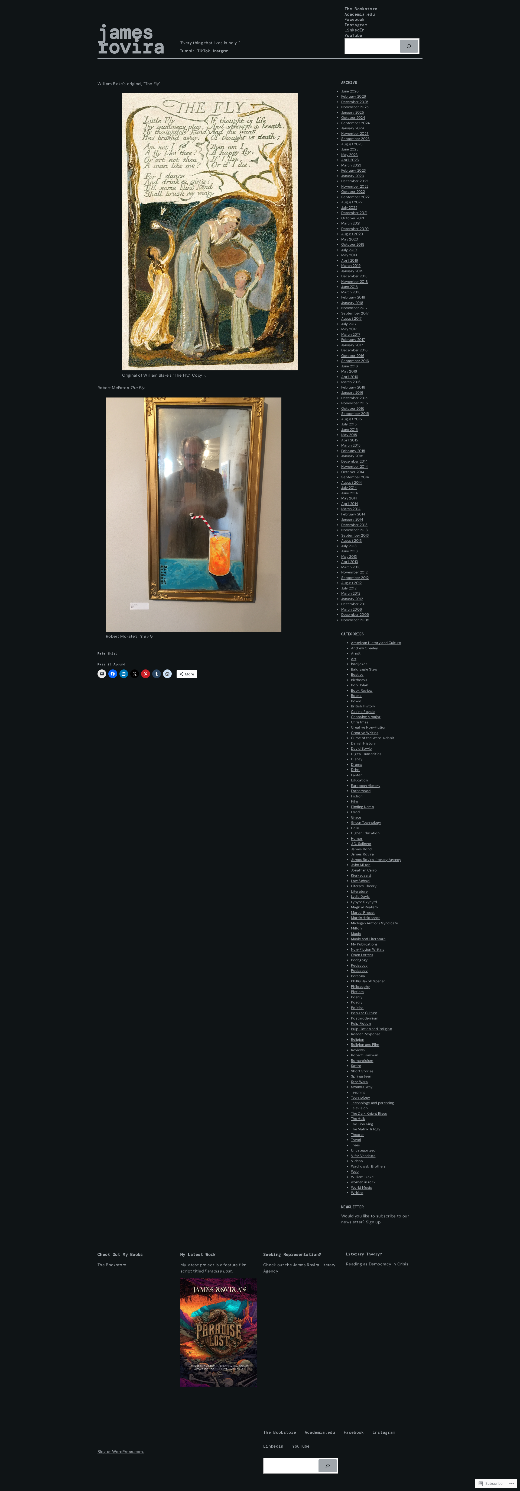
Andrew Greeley (364, 648)
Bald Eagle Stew (364, 669)
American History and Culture (376, 642)
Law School (360, 880)
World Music (361, 1187)
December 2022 (354, 181)
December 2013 (354, 524)
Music (356, 933)
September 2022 (355, 197)
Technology (360, 1097)
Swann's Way (362, 1087)
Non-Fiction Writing (367, 949)
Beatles (357, 674)
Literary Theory (364, 886)
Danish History (363, 743)
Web (355, 1171)
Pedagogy (359, 960)
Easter (356, 775)
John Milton (360, 864)
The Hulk (358, 1118)
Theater (357, 1134)
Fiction (356, 796)
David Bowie (361, 748)
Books (356, 695)
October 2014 (352, 472)
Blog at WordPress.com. (121, 1451)
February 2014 (353, 514)
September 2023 (355, 138)
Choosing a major (366, 716)
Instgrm (221, 51)
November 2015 (354, 403)
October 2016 (352, 355)
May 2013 (349, 556)
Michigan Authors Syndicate (374, 923)
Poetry (356, 997)
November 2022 (354, 186)
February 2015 (353, 450)
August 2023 (352, 144)
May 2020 (349, 239)
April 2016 (349, 376)
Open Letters (362, 955)
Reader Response (366, 1034)
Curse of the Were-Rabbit (372, 738)
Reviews (358, 1050)
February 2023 (353, 170)
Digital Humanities (366, 754)
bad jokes (359, 664)
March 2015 (350, 445)
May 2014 (349, 498)
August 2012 (351, 583)
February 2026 (353, 96)
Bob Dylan (359, 685)
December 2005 (355, 614)
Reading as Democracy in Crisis (377, 1264)
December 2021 (354, 212)
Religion (357, 1039)
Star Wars (359, 1081)
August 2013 (351, 540)
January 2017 (352, 345)
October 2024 (353, 117)
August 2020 (352, 234)
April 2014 (349, 503)
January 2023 (352, 176)
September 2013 (355, 535)
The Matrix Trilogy (366, 1129)
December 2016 (354, 350)
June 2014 (349, 493)
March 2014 (350, 508)
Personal (358, 976)
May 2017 (349, 329)
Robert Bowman (364, 1055)
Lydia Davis (360, 896)
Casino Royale (363, 711)
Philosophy (360, 986)
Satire (356, 1065)
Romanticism (362, 1060)
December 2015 (354, 398)
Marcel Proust (363, 912)
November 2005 (355, 620)
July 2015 (349, 424)
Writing (357, 1192)
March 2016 (350, 382)
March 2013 (350, 567)
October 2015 (352, 408)
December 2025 (354, 102)
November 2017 (354, 308)
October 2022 (353, 191)
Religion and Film (365, 1044)
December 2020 (355, 228)
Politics (357, 1007)
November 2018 (354, 281)
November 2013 (354, 530)
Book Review (362, 690)
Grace (356, 817)
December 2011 (353, 604)
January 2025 (352, 112)
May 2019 (349, 255)
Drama (356, 764)
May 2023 (349, 154)
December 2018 (354, 276)
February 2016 (353, 387)
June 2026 (350, 91)
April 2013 (349, 561)
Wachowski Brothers (368, 1166)
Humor (357, 838)
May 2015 (349, 434)
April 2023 (350, 160)
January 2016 (352, 392)
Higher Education (365, 833)
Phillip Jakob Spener (368, 981)
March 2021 (350, 223)
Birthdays (359, 680)
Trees (355, 1145)
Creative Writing (364, 732)
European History (365, 785)
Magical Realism (364, 907)
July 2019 (349, 250)
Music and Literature (368, 939)
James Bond (361, 849)
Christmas (360, 722)
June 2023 (350, 149)
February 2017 (353, 339)
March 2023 (351, 165)
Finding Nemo (362, 806)
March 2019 (350, 265)
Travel (356, 1139)
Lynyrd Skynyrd (364, 902)
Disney (356, 759)
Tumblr (187, 51)
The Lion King (362, 1124)
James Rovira (131, 39)
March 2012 (350, 593)
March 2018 (350, 292)
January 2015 (352, 456)
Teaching (358, 1092)
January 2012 (352, 599)
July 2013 (349, 546)
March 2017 (350, 334)
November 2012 (354, 572)
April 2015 (349, 440)
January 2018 (352, 302)
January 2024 (352, 128)
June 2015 (349, 429)
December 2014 (354, 461)
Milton (356, 928)
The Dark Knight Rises (369, 1113)
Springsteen (361, 1076)
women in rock (363, 1182)
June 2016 (349, 366)
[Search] (409, 46)
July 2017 (348, 324)
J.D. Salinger (361, 843)
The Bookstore (112, 1265)
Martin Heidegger (365, 917)
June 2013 (349, 551)
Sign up (373, 1222)
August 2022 (352, 202)
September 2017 (355, 313)
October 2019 (352, 244)
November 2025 (355, 107)
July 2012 (348, 588)
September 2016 (355, 360)
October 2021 (352, 218)
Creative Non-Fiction (368, 727)
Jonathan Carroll (365, 870)
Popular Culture (364, 1013)
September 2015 (355, 413)
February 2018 (353, 297)
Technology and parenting (372, 1103)
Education (359, 780)
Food (355, 812)
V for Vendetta (363, 1155)
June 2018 (349, 286)
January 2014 (352, 519)
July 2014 (349, 487)
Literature (359, 891)
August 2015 (351, 419)
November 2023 (355, 133)
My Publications (364, 944)
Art (353, 658)
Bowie (356, 701)
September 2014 (355, 477)
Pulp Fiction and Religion (371, 1029)
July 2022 (349, 207)
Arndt (356, 653)
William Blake (362, 1177)
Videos (357, 1161)
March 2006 (351, 609)
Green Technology (366, 822)
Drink (355, 769)
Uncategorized (363, 1150)
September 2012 (355, 577)
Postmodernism (364, 1018)
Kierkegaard (361, 875)
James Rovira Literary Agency (376, 859)
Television (359, 1108)
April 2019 (349, 260)
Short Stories (362, 1071)
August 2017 (351, 318)
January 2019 (352, 271)
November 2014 (354, 466)
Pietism (357, 991)
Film (354, 801)
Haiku (355, 828)
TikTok (203, 51)
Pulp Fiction (361, 1023)
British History (363, 706)
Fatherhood (360, 790)
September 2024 (355, 123)
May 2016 (349, 371)
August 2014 (351, 482)
